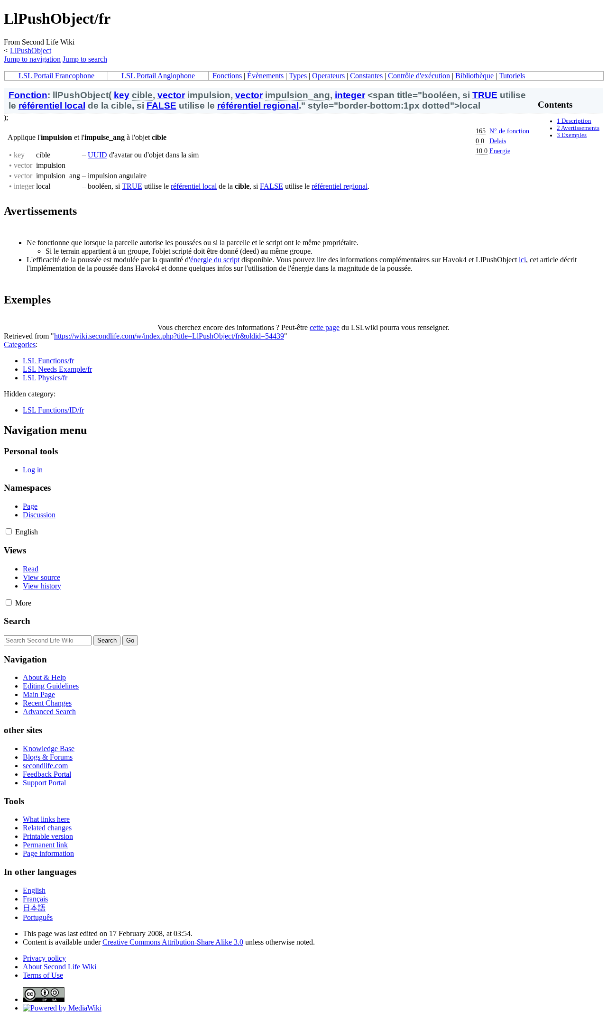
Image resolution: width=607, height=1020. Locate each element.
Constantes (366, 76)
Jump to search (85, 59)
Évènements (265, 76)
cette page (325, 327)
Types (298, 76)
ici (522, 260)
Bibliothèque (474, 76)
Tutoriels (512, 76)
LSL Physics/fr (45, 378)
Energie (499, 151)
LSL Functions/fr (48, 361)
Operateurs (328, 76)
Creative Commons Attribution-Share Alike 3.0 (172, 942)
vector (171, 95)
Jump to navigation (32, 59)
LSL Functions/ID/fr (53, 410)
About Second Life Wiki (59, 967)
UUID (97, 155)
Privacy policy (44, 958)
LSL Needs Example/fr (57, 369)
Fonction (28, 95)
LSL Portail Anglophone (158, 76)
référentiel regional (258, 105)
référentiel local (51, 105)
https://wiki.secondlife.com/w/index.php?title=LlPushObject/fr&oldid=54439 (169, 336)
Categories (20, 344)
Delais (497, 141)
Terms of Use (43, 975)
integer (350, 95)
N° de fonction (509, 131)
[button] (9, 531)
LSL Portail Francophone (56, 76)
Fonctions (227, 76)
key (121, 95)
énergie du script (214, 260)
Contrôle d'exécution (419, 76)
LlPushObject (30, 50)
